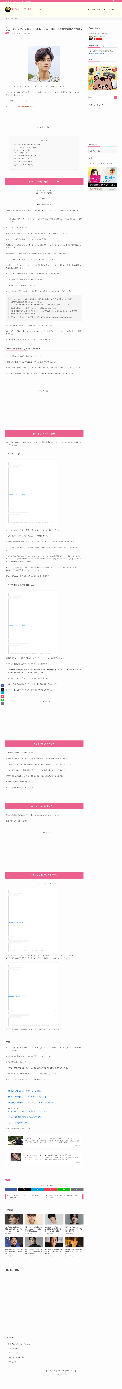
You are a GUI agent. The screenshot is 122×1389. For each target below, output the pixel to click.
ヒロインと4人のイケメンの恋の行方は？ (30, 1102)
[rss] (113, 1)
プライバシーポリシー (16, 1357)
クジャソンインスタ (44, 884)
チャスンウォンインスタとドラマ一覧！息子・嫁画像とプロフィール (48, 1138)
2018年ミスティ (23, 153)
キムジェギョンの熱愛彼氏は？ (16, 1123)
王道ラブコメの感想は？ (24, 1091)
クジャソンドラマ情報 (22, 150)
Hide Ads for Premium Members (19, 1344)
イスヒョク (30, 265)
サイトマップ (13, 1353)
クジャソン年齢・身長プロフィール (27, 144)
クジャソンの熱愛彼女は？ (24, 161)
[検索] (116, 1)
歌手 (59, 1371)
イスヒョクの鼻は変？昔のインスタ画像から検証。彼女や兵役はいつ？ (49, 1155)
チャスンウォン (16, 265)
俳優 (8, 33)
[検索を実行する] (115, 97)
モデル (73, 1371)
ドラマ (49, 1371)
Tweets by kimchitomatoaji (96, 53)
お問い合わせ (13, 1348)
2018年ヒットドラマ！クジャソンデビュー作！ (27, 1097)
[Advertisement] (44, 405)
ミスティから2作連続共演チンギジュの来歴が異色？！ (25, 1117)
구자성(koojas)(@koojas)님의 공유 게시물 (22, 522)
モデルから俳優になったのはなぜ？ (29, 147)
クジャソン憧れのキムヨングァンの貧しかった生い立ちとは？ (27, 1111)
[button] (11, 1189)
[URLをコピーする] (77, 1189)
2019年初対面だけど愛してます (28, 155)
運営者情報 (12, 1362)
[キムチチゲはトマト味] (24, 9)
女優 (67, 1371)
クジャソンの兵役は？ (22, 158)
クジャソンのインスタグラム (25, 165)
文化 (63, 1371)
